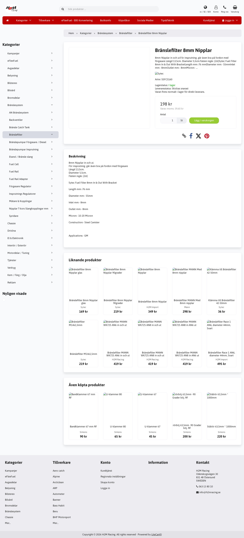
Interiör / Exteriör (16, 245)
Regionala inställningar (113, 476)
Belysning (12, 75)
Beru (55, 511)
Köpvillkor (124, 20)
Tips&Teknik (167, 20)
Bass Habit (58, 505)
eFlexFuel (12, 60)
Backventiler (16, 119)
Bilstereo (12, 83)
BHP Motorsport (62, 517)
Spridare (13, 215)
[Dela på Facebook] (191, 135)
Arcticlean (58, 482)
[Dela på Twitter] (198, 135)
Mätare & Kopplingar (20, 201)
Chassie (11, 223)
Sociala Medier (145, 20)
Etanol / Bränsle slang (21, 156)
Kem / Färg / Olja (16, 275)
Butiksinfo (105, 20)
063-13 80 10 (206, 486)
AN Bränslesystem (19, 112)
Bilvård (11, 90)
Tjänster (11, 260)
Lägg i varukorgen (204, 120)
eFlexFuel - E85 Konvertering (77, 20)
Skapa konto (108, 482)
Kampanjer (13, 53)
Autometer (58, 493)
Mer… (8, 523)
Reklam (11, 282)
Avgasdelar (13, 68)
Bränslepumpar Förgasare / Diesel (27, 142)
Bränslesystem (15, 105)
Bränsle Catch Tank (19, 127)
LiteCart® (156, 534)
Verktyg (11, 267)
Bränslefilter (15, 134)
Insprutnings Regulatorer (22, 193)
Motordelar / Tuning (18, 252)
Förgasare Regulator (20, 186)
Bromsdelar (13, 97)
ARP (55, 488)
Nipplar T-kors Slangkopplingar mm (28, 208)
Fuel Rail (14, 171)
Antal (163, 114)
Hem (71, 33)
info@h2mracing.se (209, 492)
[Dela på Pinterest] (206, 135)
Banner (56, 499)
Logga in (229, 20)
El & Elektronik (15, 238)
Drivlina (11, 230)
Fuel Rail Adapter (18, 179)
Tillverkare (44, 20)
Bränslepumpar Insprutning (24, 149)
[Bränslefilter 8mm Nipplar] (7, 300)
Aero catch (58, 470)
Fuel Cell (14, 164)
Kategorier (22, 20)
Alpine (56, 476)
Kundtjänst (209, 20)
